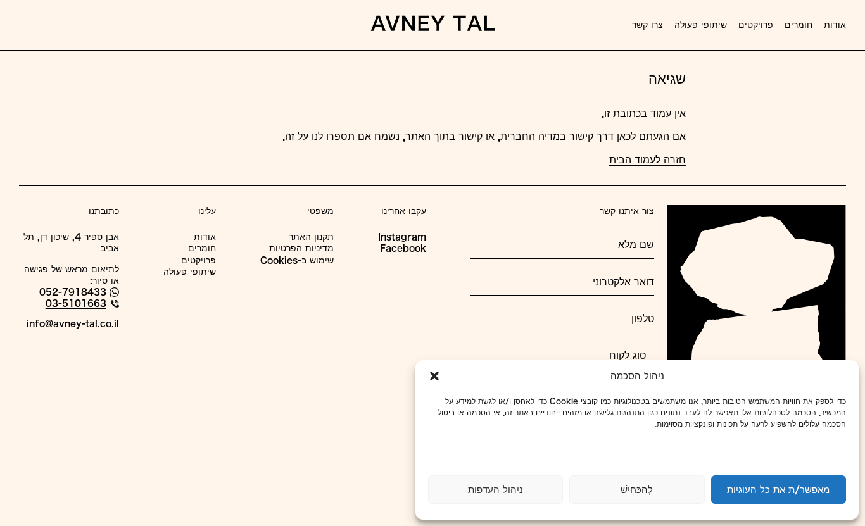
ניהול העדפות (495, 489)
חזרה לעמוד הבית (647, 159)
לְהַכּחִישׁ (637, 489)
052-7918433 (72, 291)
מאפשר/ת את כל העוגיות (778, 489)
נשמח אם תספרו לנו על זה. (341, 136)
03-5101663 (76, 303)
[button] (434, 376)
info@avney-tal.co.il (73, 323)
